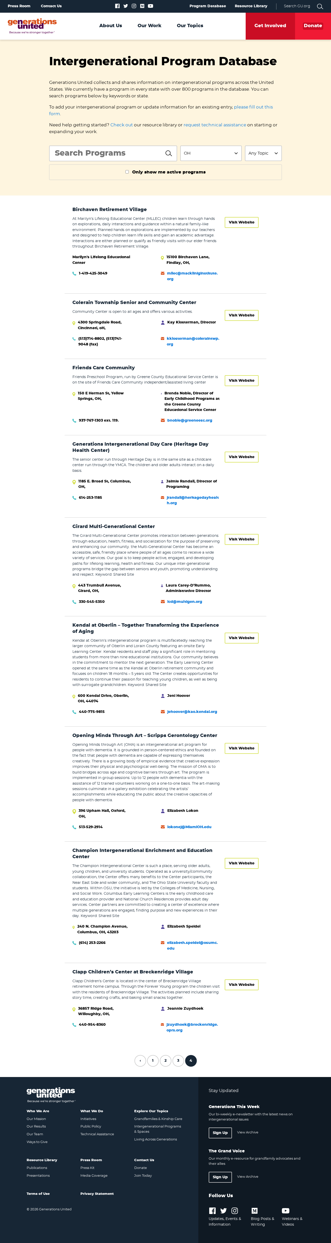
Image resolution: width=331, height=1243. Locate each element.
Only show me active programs (169, 172)
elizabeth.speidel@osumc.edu (192, 945)
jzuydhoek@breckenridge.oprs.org (192, 1027)
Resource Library (251, 6)
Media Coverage (94, 1175)
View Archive (247, 1132)
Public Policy (90, 1126)
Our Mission (36, 1119)
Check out (121, 125)
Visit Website (241, 222)
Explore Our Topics (151, 1111)
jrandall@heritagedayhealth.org (193, 500)
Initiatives (88, 1119)
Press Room (19, 6)
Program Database (208, 6)
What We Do (91, 1111)
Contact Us (51, 6)
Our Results (36, 1126)
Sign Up (220, 1133)
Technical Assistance (97, 1134)
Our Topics (190, 26)
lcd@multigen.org (184, 602)
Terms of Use (38, 1194)
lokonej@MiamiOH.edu (189, 827)
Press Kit (87, 1168)
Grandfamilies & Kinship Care (158, 1119)
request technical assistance (215, 125)
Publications (37, 1168)
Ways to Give (37, 1142)
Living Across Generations (155, 1139)
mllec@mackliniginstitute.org (192, 276)
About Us (110, 26)
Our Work (149, 26)
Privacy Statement (97, 1194)
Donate (140, 1168)
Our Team (35, 1134)
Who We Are (38, 1111)
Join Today (143, 1175)
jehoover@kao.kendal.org (192, 712)
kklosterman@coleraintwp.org (193, 341)
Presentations (38, 1175)
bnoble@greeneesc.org (189, 420)
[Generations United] (32, 26)
